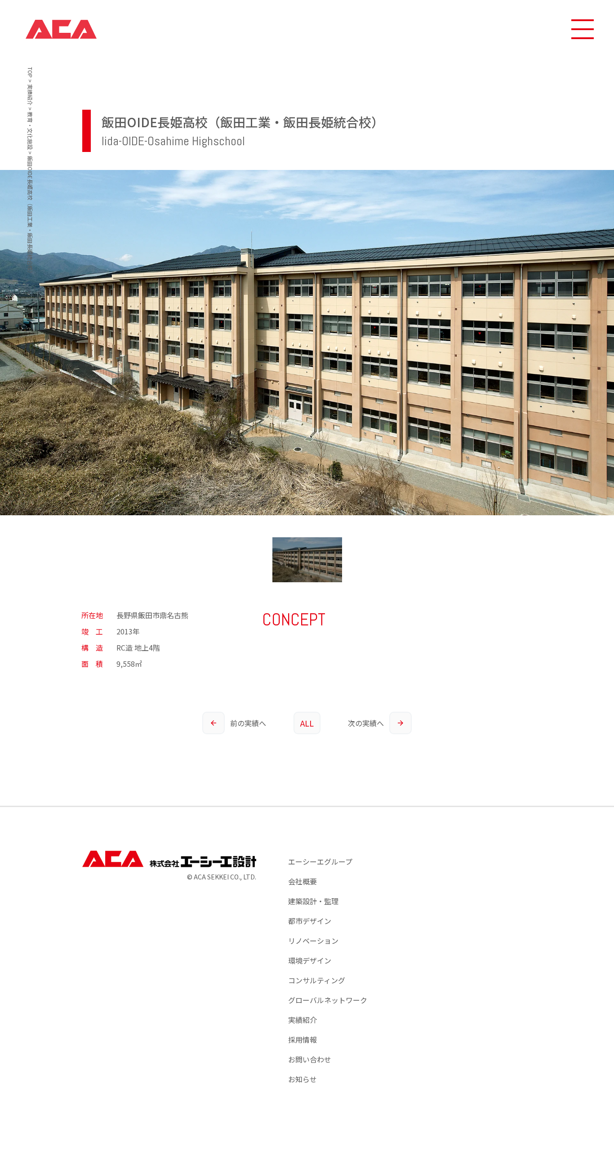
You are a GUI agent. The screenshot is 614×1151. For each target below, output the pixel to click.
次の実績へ (366, 723)
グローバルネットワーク (327, 1000)
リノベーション (313, 940)
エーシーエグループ (320, 861)
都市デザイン (309, 920)
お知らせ (302, 1079)
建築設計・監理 (313, 901)
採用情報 (302, 1039)
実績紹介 (302, 1019)
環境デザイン (309, 960)
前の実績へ (248, 723)
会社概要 (302, 881)
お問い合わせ (309, 1059)
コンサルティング (316, 980)
